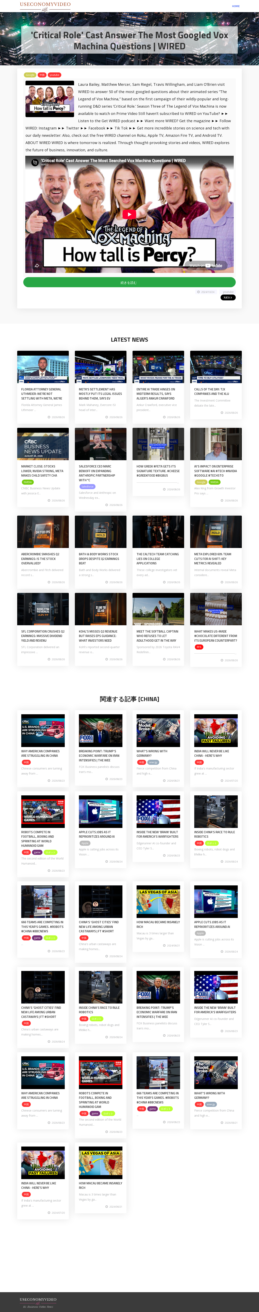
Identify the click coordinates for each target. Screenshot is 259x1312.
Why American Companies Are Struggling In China (40, 753)
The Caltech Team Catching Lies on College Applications (158, 559)
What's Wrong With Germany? (152, 753)
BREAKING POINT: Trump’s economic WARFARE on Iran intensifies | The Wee (99, 756)
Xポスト (228, 297)
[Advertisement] (129, 1264)
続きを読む (129, 282)
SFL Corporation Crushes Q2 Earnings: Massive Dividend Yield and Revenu (43, 636)
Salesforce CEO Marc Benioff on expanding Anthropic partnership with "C (97, 473)
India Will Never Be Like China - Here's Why (211, 753)
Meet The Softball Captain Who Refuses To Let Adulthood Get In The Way (157, 636)
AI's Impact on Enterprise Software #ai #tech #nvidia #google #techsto (215, 471)
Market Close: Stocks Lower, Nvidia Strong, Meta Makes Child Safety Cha (42, 471)
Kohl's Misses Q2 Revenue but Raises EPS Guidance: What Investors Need (98, 636)
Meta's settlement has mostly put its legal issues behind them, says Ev (100, 394)
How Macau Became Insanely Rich (158, 924)
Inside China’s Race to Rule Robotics (214, 834)
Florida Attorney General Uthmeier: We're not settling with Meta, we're (41, 394)
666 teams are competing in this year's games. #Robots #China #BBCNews (42, 927)
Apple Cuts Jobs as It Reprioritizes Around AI (97, 834)
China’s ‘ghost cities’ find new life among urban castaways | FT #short (99, 927)
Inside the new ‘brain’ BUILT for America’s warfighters (157, 834)
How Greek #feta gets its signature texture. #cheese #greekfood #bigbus (158, 471)
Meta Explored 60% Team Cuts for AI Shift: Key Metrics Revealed (212, 559)
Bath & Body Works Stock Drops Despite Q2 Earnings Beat (99, 559)
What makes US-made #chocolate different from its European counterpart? (215, 636)
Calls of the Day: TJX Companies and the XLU (211, 391)
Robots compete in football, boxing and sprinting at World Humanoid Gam (37, 839)
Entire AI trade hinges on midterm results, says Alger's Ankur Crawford (156, 394)
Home (236, 6)
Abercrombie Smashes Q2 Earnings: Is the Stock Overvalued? (40, 559)
